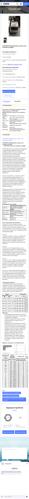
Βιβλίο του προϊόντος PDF (15, 64)
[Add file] (2, 496)
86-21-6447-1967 (24, 0)
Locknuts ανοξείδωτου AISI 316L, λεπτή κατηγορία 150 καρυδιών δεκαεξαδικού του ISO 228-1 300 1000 (8, 426)
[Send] (27, 496)
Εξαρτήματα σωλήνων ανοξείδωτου (11, 392)
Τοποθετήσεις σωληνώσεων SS (10, 395)
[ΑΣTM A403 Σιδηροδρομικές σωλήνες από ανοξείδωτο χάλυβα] (14, 26)
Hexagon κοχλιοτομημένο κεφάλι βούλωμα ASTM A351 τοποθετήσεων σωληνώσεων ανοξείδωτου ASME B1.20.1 (20, 426)
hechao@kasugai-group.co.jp (9, 0)
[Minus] (27, 464)
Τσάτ (26, 4)
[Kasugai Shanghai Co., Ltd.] (6, 4)
